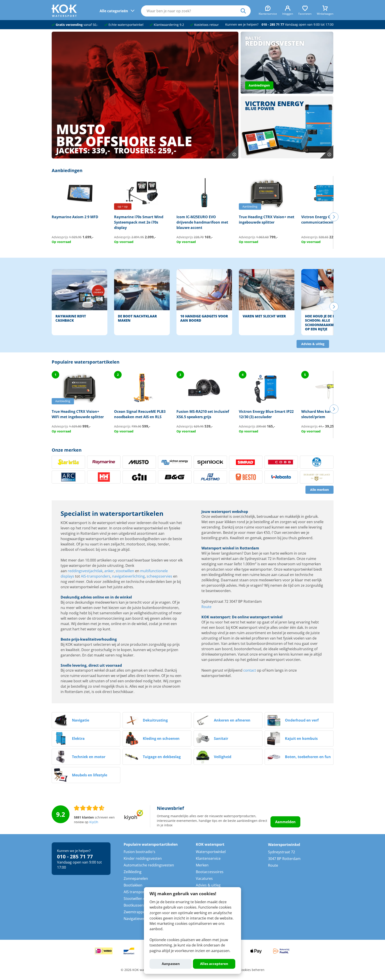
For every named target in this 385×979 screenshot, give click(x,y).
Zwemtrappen (135, 911)
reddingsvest (79, 570)
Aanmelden (285, 821)
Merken (202, 865)
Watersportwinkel (211, 851)
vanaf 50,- (77, 25)
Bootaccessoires (209, 871)
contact (249, 670)
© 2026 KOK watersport (138, 970)
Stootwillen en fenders (142, 898)
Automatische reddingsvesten (149, 865)
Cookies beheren (252, 970)
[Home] (64, 15)
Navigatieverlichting (140, 918)
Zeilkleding (132, 871)
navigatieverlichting (128, 576)
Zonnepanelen (136, 878)
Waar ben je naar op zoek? (246, 10)
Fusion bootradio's (139, 851)
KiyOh (93, 822)
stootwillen (125, 570)
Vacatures (204, 878)
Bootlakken (133, 885)
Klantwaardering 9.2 (168, 25)
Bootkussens (134, 905)
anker (109, 570)
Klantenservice (208, 858)
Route (206, 606)
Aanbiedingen (259, 85)
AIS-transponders (95, 576)
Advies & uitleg (312, 344)
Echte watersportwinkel (125, 25)
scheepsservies (159, 576)
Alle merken (319, 490)
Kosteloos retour (206, 25)
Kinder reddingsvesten (143, 858)
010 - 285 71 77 (273, 25)
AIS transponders (138, 891)
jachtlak (96, 570)
